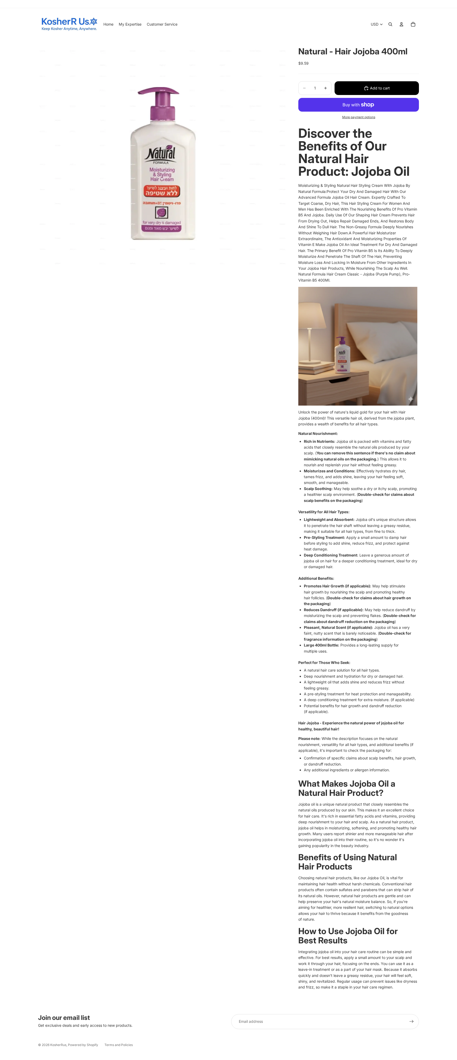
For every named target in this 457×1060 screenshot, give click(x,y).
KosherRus (58, 1045)
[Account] (401, 24)
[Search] (390, 24)
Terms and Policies (118, 1045)
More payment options (358, 117)
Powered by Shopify (83, 1045)
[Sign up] (411, 1021)
